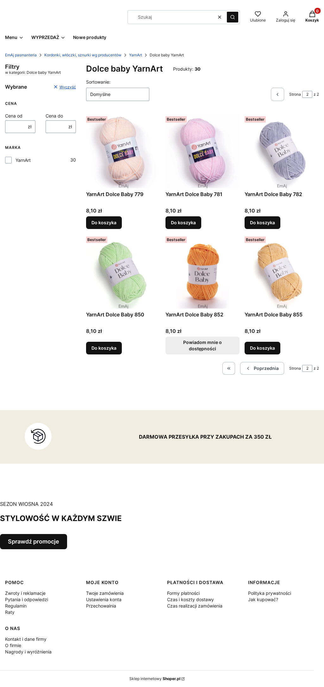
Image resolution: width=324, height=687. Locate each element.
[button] (232, 17)
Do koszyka (103, 222)
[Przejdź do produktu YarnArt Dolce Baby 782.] (282, 151)
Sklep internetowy (154, 678)
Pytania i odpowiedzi (26, 599)
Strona (295, 94)
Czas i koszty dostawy (190, 599)
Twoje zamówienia (105, 593)
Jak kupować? (263, 599)
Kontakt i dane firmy (26, 639)
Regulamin (16, 605)
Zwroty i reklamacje (25, 593)
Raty (10, 612)
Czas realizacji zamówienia (194, 605)
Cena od (13, 115)
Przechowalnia (101, 605)
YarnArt (135, 55)
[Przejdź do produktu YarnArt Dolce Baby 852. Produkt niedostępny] (202, 271)
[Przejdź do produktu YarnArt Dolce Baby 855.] (282, 271)
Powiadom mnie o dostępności (202, 345)
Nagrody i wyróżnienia (28, 651)
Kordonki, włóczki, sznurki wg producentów (83, 55)
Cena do (54, 115)
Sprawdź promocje (33, 541)
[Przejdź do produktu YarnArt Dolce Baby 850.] (123, 271)
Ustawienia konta (104, 599)
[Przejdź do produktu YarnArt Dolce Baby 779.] (123, 151)
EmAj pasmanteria (21, 55)
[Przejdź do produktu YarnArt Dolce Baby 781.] (202, 151)
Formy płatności (183, 593)
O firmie (13, 645)
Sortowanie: (98, 82)
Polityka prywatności (269, 593)
